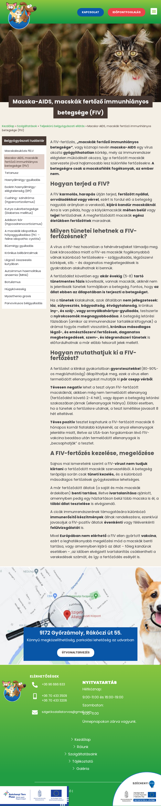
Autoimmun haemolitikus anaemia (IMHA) (23, 273)
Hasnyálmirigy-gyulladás (22, 180)
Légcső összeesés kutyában (18, 262)
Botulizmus (13, 282)
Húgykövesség (15, 289)
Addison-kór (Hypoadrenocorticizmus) (23, 222)
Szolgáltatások (27, 126)
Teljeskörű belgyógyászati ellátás (62, 126)
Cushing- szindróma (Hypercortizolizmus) (20, 200)
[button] (154, 11)
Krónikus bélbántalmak (21, 253)
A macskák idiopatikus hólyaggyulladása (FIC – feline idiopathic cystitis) (23, 235)
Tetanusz (11, 173)
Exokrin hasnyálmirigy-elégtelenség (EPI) (20, 189)
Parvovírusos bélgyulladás (23, 303)
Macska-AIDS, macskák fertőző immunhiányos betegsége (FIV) (21, 162)
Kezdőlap (8, 126)
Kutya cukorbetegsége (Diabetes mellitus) (21, 211)
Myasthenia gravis (18, 296)
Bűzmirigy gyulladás (19, 246)
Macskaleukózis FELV (19, 151)
